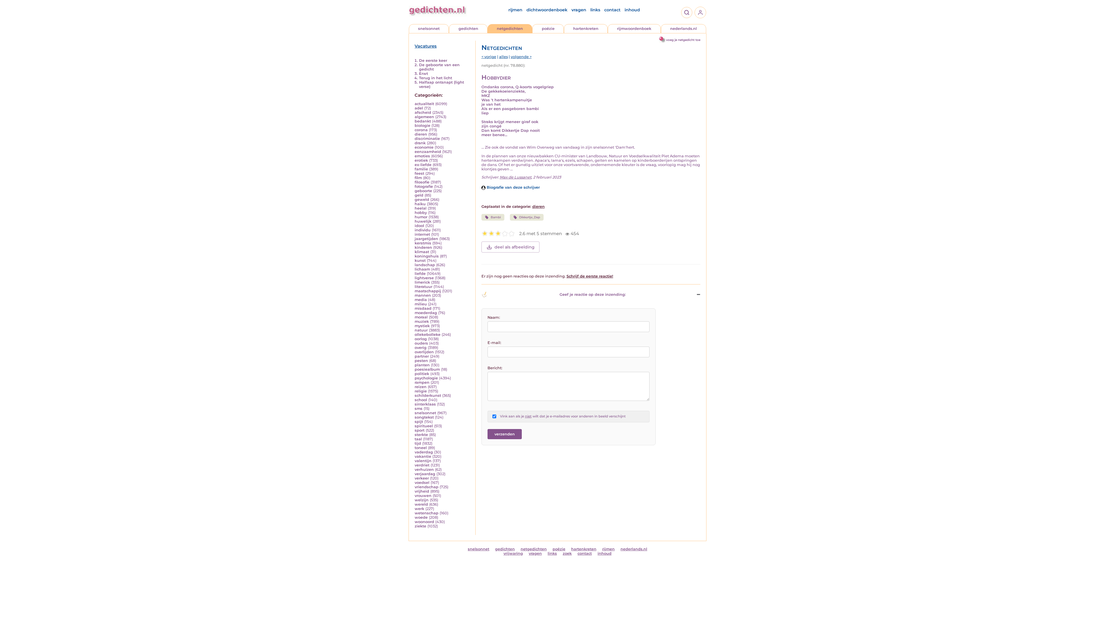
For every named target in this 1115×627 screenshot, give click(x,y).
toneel (421, 448)
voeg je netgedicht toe (683, 40)
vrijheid (422, 491)
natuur (421, 330)
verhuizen (424, 469)
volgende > (521, 57)
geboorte (423, 191)
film (418, 178)
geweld (422, 199)
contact (612, 9)
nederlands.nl (683, 28)
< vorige (488, 57)
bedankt (423, 121)
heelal (421, 208)
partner (422, 356)
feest (419, 173)
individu (423, 230)
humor (421, 217)
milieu (421, 304)
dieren (421, 134)
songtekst (424, 417)
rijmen (515, 9)
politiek (422, 374)
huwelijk (423, 221)
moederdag (426, 313)
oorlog (421, 339)
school (421, 400)
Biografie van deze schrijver (512, 187)
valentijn (423, 461)
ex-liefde (423, 165)
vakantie (423, 456)
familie (421, 169)
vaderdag (424, 452)
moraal (421, 317)
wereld (421, 504)
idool (419, 226)
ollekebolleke (427, 334)
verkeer (422, 478)
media (421, 300)
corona (421, 130)
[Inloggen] (700, 12)
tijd (418, 443)
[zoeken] (686, 12)
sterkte (421, 435)
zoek (567, 553)
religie (421, 391)
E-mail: (494, 342)
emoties (422, 156)
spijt (419, 421)
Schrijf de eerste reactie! (590, 276)
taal (418, 439)
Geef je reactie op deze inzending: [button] (593, 294)
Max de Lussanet (515, 177)
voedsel (422, 482)
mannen (423, 295)
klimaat (422, 252)
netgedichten (510, 28)
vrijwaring (513, 553)
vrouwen (423, 495)
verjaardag (425, 474)
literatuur (423, 286)
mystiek (422, 326)
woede (421, 517)
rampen (422, 382)
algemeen (424, 117)
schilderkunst (428, 395)
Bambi (496, 217)
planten (422, 365)
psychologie (426, 378)
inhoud (632, 9)
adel (419, 108)
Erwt (423, 73)
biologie (422, 125)
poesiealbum (427, 369)
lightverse (424, 278)
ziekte (420, 526)
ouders (421, 343)
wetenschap (426, 513)
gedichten (468, 28)
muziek (422, 321)
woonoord (424, 522)
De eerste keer (433, 60)
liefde (420, 273)
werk (419, 509)
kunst (420, 260)
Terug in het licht (435, 78)
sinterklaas (425, 404)
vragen (578, 9)
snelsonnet (429, 28)
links (595, 9)
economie (424, 147)
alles (503, 57)
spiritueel (424, 426)
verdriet (422, 465)
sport (420, 430)
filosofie (422, 182)
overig (421, 347)
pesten (421, 360)
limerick (422, 282)
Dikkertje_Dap (529, 217)
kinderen (423, 247)
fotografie (424, 186)
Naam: (494, 317)
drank (420, 143)
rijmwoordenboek (634, 28)
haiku (420, 204)
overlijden (424, 352)
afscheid (423, 112)
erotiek (421, 160)
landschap (425, 265)
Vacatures (426, 46)
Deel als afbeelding (514, 247)
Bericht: (495, 368)
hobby (421, 212)
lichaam (422, 269)
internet (422, 234)
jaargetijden (426, 239)
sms (418, 408)
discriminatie (427, 138)
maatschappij (428, 291)
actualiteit (424, 104)
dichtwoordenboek (546, 9)
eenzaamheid (428, 151)
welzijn (422, 500)
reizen (421, 387)
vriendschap (426, 487)
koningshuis (427, 256)
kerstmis (423, 243)
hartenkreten (585, 28)
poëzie (548, 28)
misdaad (423, 308)
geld (419, 195)
